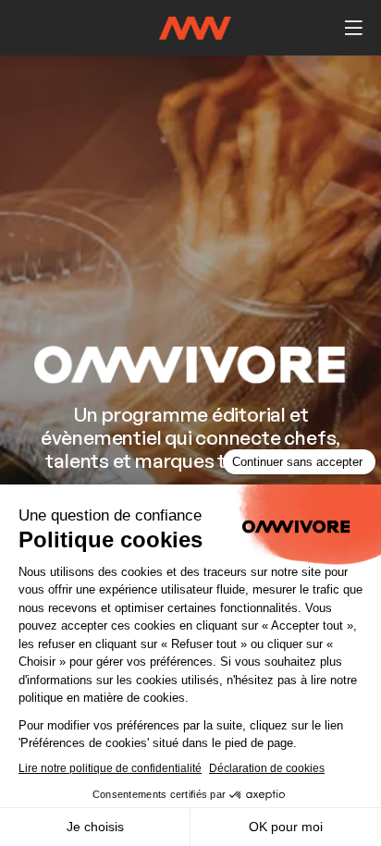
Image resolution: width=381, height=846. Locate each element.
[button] (353, 27)
